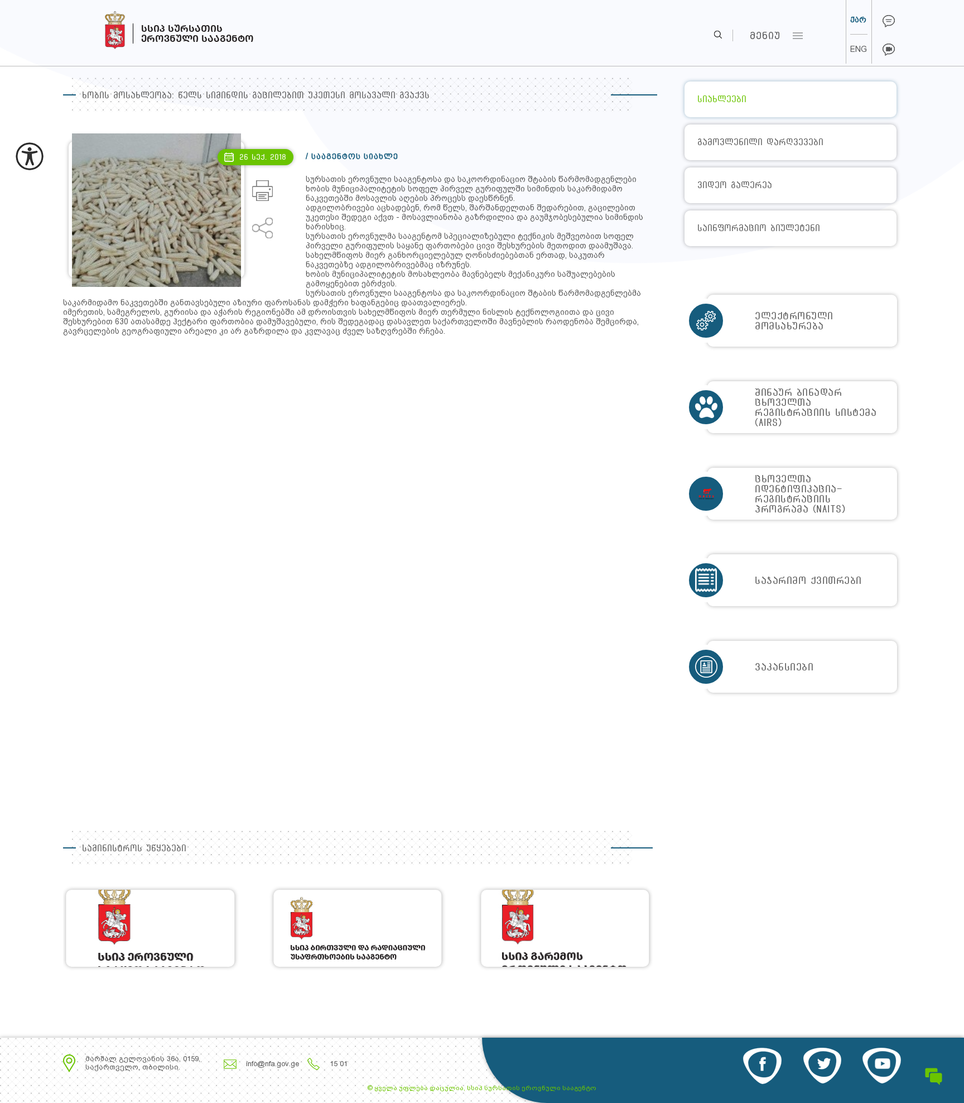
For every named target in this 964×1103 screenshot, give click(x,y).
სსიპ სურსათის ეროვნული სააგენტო (94, 27)
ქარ (858, 19)
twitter (822, 1066)
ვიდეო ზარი (889, 50)
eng (858, 49)
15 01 (339, 1063)
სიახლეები (721, 99)
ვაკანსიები (784, 667)
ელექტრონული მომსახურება (794, 320)
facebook (762, 1066)
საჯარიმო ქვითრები (808, 580)
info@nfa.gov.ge (272, 1063)
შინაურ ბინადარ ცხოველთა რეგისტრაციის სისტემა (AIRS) (815, 407)
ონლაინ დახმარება (889, 21)
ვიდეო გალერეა (734, 185)
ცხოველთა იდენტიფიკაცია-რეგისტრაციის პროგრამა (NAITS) (800, 494)
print (262, 190)
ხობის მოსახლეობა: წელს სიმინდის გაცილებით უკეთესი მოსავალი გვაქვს (256, 95)
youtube (881, 1066)
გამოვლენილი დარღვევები (760, 142)
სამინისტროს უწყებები (134, 848)
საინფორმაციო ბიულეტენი (758, 228)
